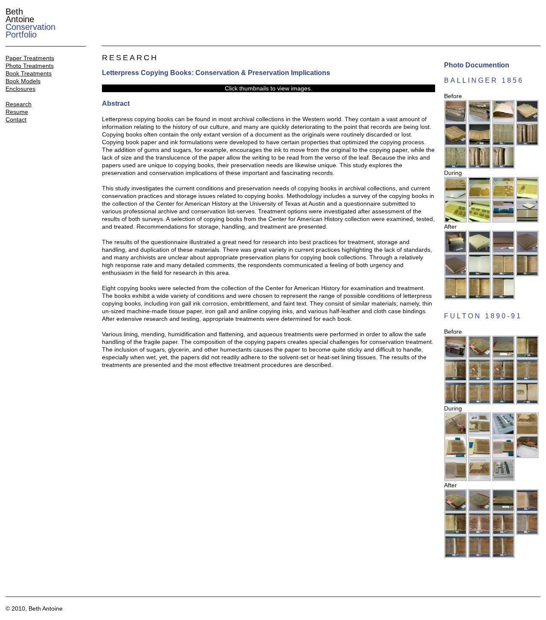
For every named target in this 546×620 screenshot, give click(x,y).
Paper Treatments (30, 58)
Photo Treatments (30, 65)
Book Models (23, 81)
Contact (16, 119)
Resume (17, 111)
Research (19, 104)
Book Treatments (29, 73)
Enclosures (20, 88)
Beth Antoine (30, 23)
